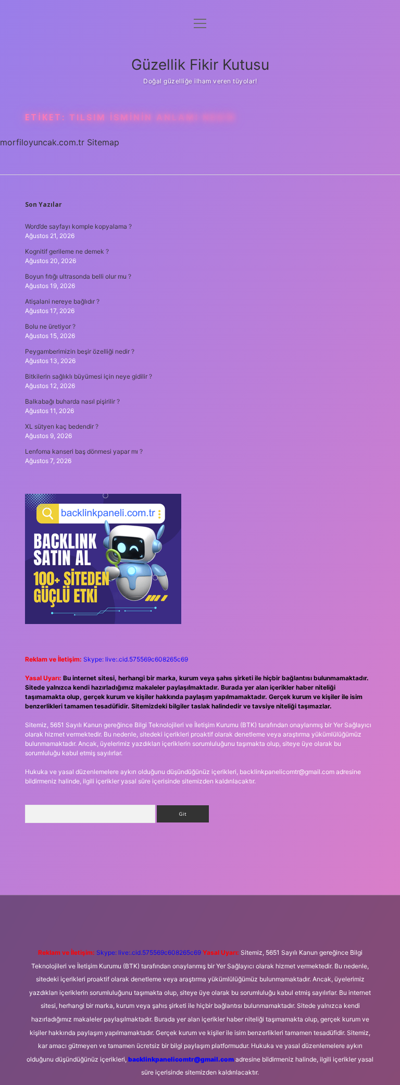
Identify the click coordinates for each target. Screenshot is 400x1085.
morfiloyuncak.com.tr (42, 142)
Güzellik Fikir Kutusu (200, 64)
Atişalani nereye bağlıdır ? (62, 301)
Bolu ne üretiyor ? (50, 326)
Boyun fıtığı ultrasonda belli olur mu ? (78, 276)
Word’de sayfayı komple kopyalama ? (78, 226)
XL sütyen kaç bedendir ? (61, 426)
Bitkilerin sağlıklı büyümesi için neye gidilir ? (88, 376)
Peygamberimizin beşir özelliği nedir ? (79, 351)
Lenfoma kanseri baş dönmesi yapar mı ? (84, 451)
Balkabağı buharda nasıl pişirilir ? (72, 401)
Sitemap (103, 142)
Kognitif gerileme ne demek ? (67, 251)
